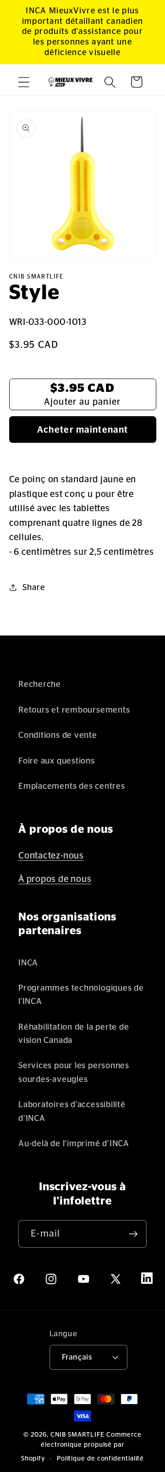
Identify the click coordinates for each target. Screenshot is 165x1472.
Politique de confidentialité (100, 1458)
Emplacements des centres (71, 786)
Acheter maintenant (82, 430)
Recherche (39, 684)
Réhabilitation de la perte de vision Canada (73, 1034)
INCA (28, 963)
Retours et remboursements (74, 710)
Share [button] (33, 587)
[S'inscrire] (133, 1234)
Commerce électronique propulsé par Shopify (81, 1447)
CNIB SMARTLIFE (77, 1435)
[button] (24, 82)
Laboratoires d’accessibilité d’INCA (72, 1111)
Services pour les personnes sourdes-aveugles (73, 1072)
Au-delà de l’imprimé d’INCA (73, 1143)
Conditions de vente (57, 735)
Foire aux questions (56, 761)
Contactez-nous (51, 855)
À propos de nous (54, 879)
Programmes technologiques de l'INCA (81, 995)
